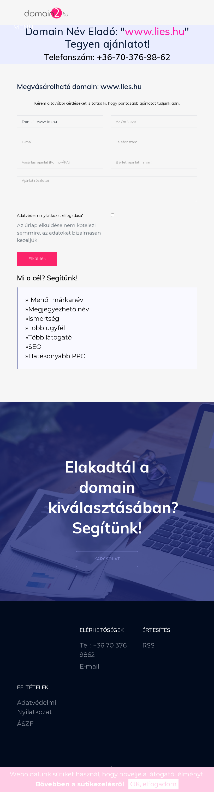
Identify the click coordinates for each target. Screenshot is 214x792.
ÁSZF (25, 723)
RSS (148, 645)
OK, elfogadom (153, 784)
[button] (23, 27)
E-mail (89, 666)
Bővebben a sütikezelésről (79, 784)
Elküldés (37, 258)
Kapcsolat (107, 559)
